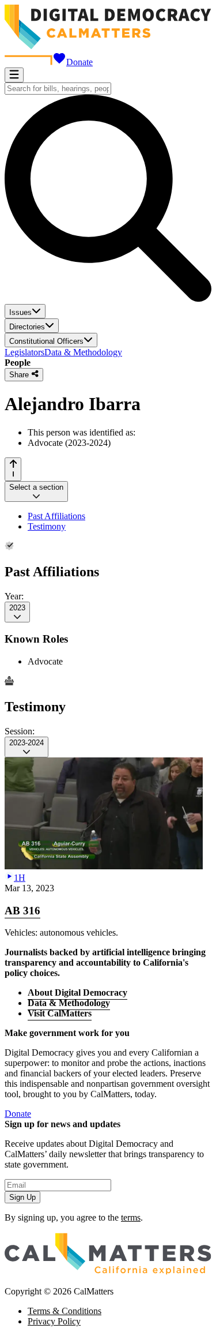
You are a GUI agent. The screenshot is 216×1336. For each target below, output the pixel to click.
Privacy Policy (54, 1321)
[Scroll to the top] (13, 469)
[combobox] (58, 88)
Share (20, 375)
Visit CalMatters (60, 1013)
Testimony (47, 526)
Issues (20, 312)
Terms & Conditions (64, 1311)
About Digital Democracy (77, 992)
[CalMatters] (108, 1272)
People (18, 362)
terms (131, 1217)
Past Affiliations (56, 516)
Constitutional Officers (46, 341)
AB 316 (22, 911)
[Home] (108, 46)
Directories (27, 326)
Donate (79, 62)
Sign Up (22, 1197)
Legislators (24, 352)
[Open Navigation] (14, 74)
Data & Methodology (83, 352)
